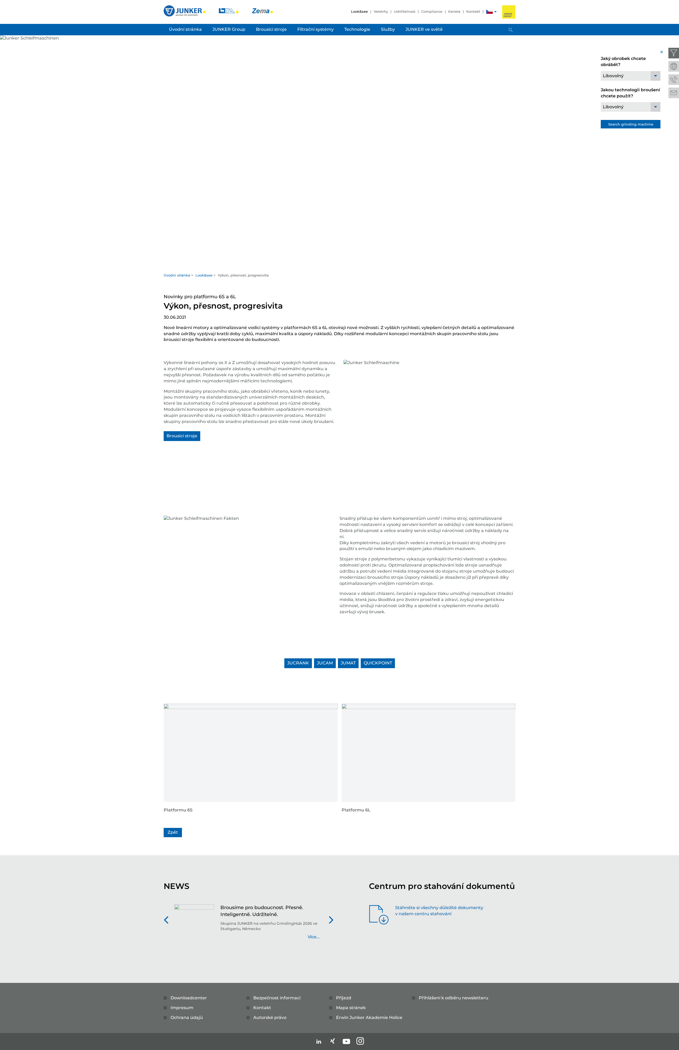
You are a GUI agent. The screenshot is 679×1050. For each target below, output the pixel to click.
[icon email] (673, 93)
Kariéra (454, 11)
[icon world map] (673, 66)
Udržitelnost (404, 11)
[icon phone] (673, 79)
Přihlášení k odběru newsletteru (453, 997)
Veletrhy (381, 11)
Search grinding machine (630, 124)
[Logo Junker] (185, 10)
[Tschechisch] (489, 12)
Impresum (182, 1007)
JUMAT (348, 663)
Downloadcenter (189, 997)
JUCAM (325, 663)
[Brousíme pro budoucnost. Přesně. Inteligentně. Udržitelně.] (194, 924)
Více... (314, 936)
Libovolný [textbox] (613, 75)
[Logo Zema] (262, 10)
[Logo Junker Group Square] (508, 12)
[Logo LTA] (229, 10)
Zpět (173, 832)
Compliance (431, 11)
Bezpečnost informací (277, 997)
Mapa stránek (351, 1007)
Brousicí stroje (182, 435)
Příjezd (343, 997)
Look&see (359, 11)
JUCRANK (298, 663)
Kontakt (473, 11)
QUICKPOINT (378, 663)
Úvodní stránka (177, 275)
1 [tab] (339, 264)
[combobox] (630, 76)
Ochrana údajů (187, 1017)
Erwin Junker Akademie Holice (369, 1017)
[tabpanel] (339, 152)
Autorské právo (269, 1017)
